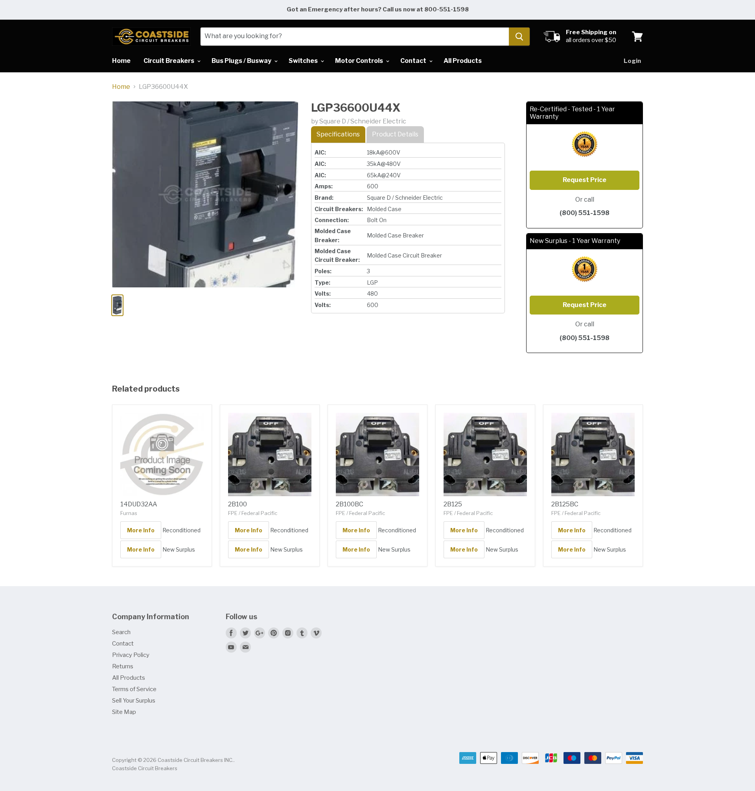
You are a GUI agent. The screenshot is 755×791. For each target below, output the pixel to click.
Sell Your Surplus (133, 700)
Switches (304, 60)
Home (121, 60)
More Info (141, 530)
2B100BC (349, 504)
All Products (463, 60)
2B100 (237, 504)
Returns (122, 666)
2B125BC (564, 504)
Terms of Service (134, 689)
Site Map (124, 712)
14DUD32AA (138, 504)
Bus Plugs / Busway (242, 60)
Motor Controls (359, 60)
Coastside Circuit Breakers (144, 768)
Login (632, 60)
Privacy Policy (130, 655)
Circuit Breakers (169, 60)
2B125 (453, 504)
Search (121, 632)
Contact (413, 60)
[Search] (519, 37)
